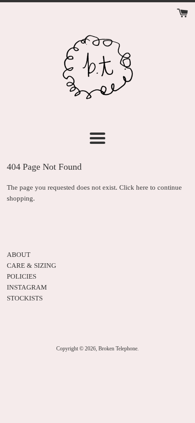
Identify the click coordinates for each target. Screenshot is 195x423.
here (142, 187)
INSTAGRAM (27, 287)
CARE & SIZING (31, 265)
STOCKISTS (25, 298)
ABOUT (18, 254)
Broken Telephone (117, 348)
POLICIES (21, 276)
